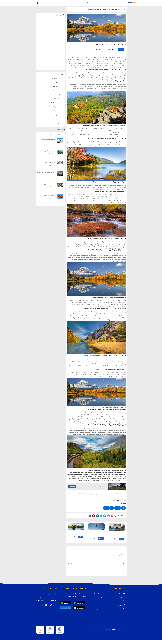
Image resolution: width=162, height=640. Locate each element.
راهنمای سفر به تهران (57, 22)
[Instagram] (41, 605)
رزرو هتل (123, 3)
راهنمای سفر (100, 3)
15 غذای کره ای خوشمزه (49, 163)
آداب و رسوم (57, 79)
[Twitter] (51, 605)
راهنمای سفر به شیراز (57, 48)
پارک (123, 508)
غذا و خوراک (57, 115)
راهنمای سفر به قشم (57, 61)
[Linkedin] (46, 605)
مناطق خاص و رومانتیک (54, 119)
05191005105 (39, 594)
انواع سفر (58, 87)
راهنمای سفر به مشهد (43, 22)
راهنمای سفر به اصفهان (43, 35)
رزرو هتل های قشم (58, 65)
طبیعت (119, 9)
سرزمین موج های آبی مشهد (48, 139)
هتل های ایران (106, 64)
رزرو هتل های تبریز (43, 52)
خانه (125, 9)
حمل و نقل (100, 538)
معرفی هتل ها (90, 3)
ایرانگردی (116, 3)
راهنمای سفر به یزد (43, 61)
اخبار (59, 83)
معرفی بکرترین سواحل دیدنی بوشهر (46, 173)
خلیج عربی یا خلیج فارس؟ (49, 184)
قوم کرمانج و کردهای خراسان (48, 196)
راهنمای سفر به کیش (57, 35)
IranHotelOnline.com (110, 629)
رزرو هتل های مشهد (43, 25)
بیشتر (83, 3)
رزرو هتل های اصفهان (43, 38)
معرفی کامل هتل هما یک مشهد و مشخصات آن (117, 533)
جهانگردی (108, 3)
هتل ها (121, 539)
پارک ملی (118, 508)
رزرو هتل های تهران (58, 25)
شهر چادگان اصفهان (50, 151)
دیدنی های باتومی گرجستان (77, 532)
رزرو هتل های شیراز (58, 52)
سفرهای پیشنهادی (55, 107)
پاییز (112, 508)
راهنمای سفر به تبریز (43, 48)
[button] (37, 3)
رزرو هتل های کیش (58, 38)
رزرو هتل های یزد (43, 65)
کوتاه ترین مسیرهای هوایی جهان (97, 533)
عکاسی (106, 508)
